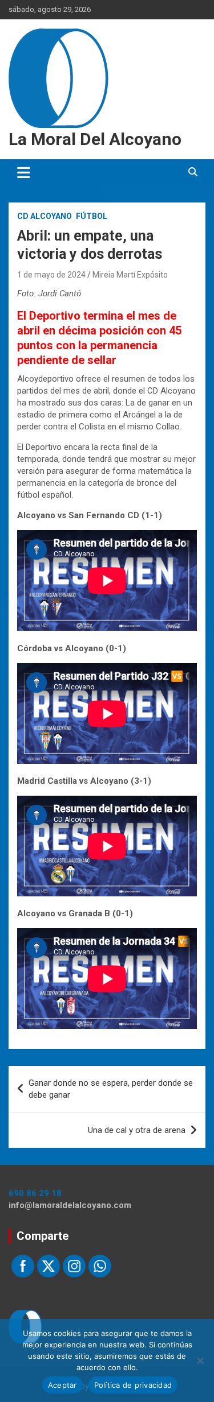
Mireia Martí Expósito (130, 274)
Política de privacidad (133, 1384)
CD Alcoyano (44, 216)
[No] (199, 1360)
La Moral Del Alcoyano (95, 139)
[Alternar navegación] (24, 172)
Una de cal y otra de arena (136, 1130)
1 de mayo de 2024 (51, 274)
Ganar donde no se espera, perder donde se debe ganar (111, 1089)
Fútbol (91, 216)
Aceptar (62, 1384)
